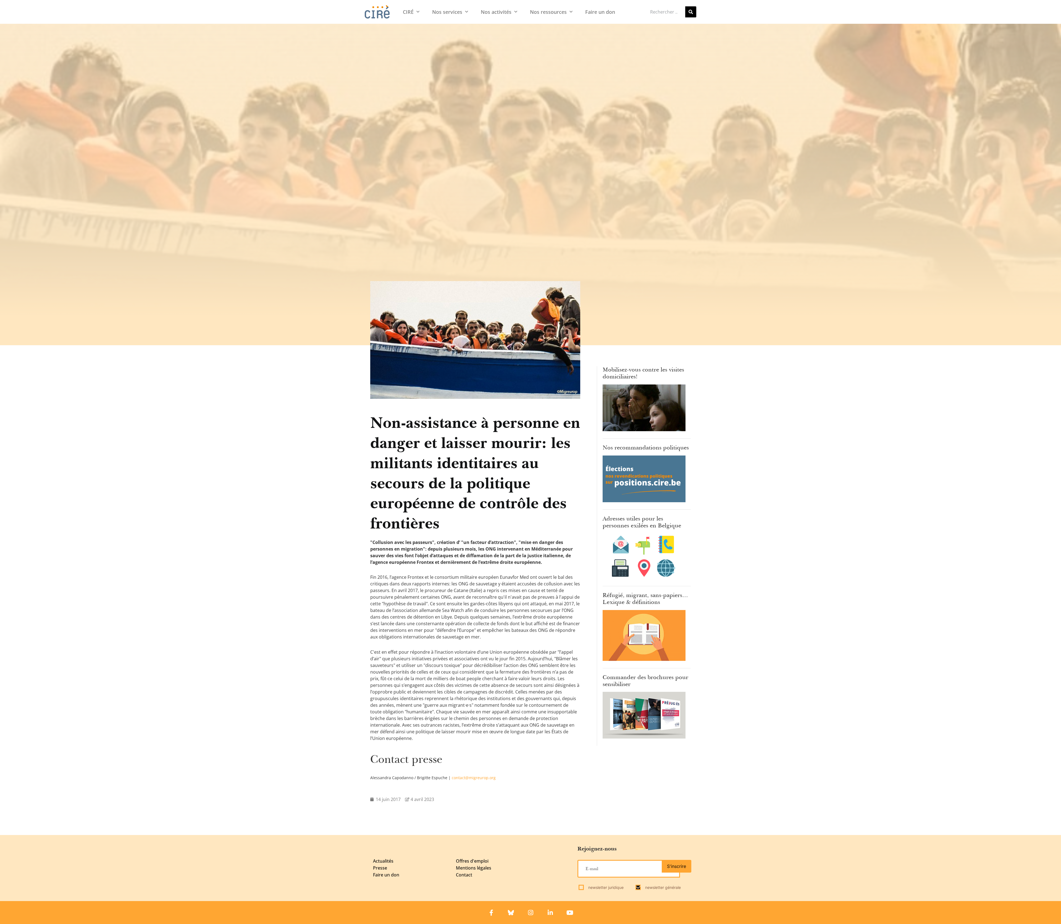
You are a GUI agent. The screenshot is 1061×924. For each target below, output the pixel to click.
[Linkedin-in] (550, 913)
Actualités (383, 861)
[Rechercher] (690, 11)
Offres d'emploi (472, 861)
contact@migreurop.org (474, 777)
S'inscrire (676, 866)
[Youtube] (570, 913)
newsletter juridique (605, 887)
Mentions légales (473, 868)
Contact (464, 875)
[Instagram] (530, 913)
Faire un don (600, 12)
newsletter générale (662, 887)
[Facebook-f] (491, 913)
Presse (380, 868)
